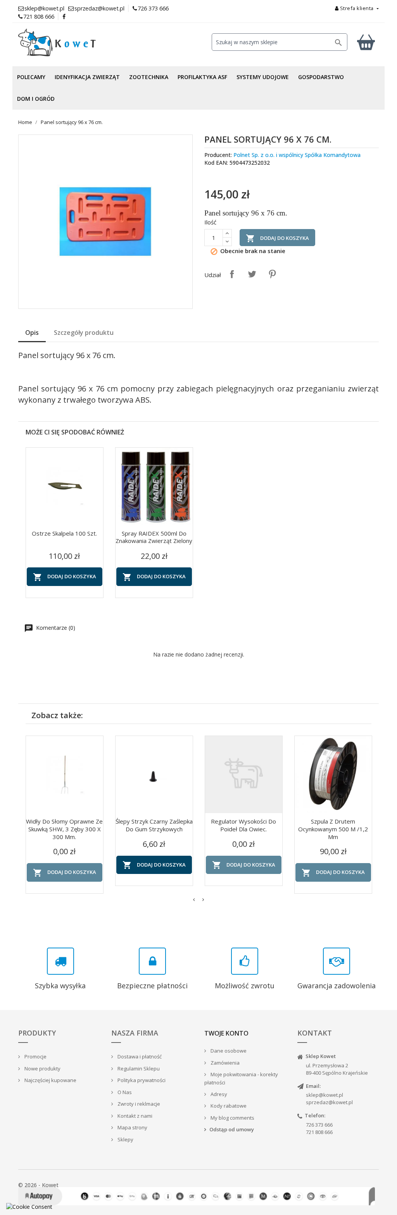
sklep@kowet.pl (324, 1094)
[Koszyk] (366, 42)
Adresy (218, 1094)
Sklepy (124, 1139)
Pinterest (272, 274)
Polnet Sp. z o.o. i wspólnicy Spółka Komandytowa (297, 155)
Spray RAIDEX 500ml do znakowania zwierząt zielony (154, 537)
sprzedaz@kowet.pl (329, 1102)
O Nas (124, 1092)
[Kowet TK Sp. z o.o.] (74, 43)
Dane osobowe (228, 1050)
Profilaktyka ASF (202, 77)
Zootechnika (148, 77)
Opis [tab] (32, 332)
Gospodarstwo (321, 77)
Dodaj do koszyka (277, 238)
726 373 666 (153, 8)
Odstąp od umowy (231, 1129)
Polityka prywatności (141, 1080)
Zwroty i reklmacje (138, 1103)
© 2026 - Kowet (38, 1185)
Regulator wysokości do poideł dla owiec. (243, 825)
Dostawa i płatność (139, 1056)
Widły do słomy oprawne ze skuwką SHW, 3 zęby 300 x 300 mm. (64, 829)
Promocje (35, 1056)
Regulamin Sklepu (138, 1068)
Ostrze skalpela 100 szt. (64, 533)
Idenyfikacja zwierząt (87, 77)
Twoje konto (226, 1033)
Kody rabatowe (228, 1105)
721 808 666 (38, 16)
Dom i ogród (36, 98)
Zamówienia (224, 1062)
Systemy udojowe (262, 77)
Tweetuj (252, 274)
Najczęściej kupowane (49, 1080)
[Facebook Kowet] (64, 16)
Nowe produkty (41, 1068)
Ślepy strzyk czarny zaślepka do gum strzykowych (154, 825)
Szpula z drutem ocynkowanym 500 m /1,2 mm (333, 829)
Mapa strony (131, 1127)
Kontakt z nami (134, 1115)
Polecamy (31, 77)
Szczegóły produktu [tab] (84, 332)
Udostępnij (232, 274)
